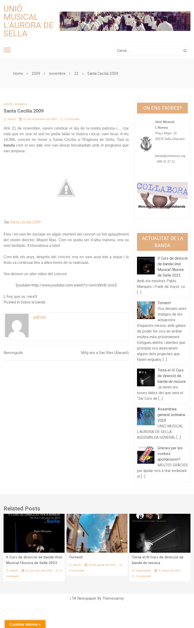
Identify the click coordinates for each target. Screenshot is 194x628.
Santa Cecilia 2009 (25, 222)
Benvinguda (13, 352)
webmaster (143, 570)
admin (11, 119)
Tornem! (76, 557)
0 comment (72, 119)
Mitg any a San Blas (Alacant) (105, 352)
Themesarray (113, 598)
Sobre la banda (15, 104)
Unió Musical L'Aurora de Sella (28, 21)
